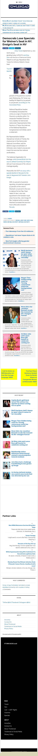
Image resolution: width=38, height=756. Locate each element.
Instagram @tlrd (25, 602)
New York (23, 220)
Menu (20, 2)
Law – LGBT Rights (10, 710)
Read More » (12, 272)
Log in (25, 751)
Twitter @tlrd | (7, 602)
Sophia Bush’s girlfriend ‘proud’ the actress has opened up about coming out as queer (20, 402)
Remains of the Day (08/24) (26, 543)
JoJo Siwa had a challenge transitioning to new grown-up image (21, 463)
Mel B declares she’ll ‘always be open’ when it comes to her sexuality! (26, 254)
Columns (7, 712)
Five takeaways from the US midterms (19, 231)
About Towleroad (9, 624)
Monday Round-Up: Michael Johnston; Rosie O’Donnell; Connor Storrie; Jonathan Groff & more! (21, 564)
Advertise (7, 620)
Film (5, 707)
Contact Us (7, 622)
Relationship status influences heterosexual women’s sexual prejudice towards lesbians (21, 454)
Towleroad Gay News (19, 7)
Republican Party (12, 222)
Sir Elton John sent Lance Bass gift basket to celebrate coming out (26, 338)
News (10, 218)
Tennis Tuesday (30, 535)
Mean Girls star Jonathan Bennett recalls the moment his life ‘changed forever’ (27, 311)
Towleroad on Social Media (12, 626)
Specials (7, 715)
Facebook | (16, 602)
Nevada (11, 207)
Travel (6, 704)
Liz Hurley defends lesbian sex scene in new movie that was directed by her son (21, 474)
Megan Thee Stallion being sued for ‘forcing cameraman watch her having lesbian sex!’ (26, 284)
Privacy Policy (8, 628)
